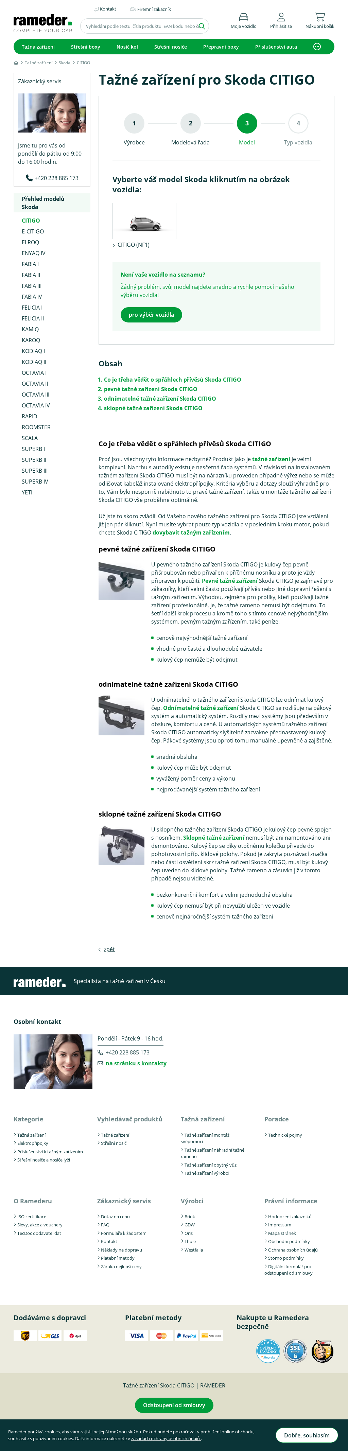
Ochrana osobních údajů (293, 1250)
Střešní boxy (85, 46)
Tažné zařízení (115, 1135)
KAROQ (31, 340)
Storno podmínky (286, 1258)
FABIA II (31, 275)
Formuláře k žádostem (123, 1233)
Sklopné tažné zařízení (213, 837)
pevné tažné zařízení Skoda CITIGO (150, 389)
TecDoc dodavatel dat (39, 1233)
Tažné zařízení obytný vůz (211, 1165)
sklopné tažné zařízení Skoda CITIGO (153, 408)
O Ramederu (33, 1201)
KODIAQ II (34, 362)
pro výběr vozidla (151, 314)
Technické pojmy (285, 1135)
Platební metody (118, 1258)
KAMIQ (30, 329)
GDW (190, 1225)
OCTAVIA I (34, 373)
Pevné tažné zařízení (230, 580)
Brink (190, 1216)
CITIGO (31, 220)
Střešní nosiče (170, 46)
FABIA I (30, 264)
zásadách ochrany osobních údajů (166, 1438)
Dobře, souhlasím (307, 1435)
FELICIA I (32, 307)
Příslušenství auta (276, 46)
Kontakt (109, 1241)
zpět (109, 949)
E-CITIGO (33, 231)
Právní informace (290, 1201)
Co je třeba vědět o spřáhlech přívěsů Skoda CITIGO (172, 379)
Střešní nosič (113, 1143)
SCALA (30, 438)
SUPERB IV (35, 481)
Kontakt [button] (108, 9)
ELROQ (30, 242)
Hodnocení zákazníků (290, 1216)
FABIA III (31, 286)
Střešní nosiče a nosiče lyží (43, 1160)
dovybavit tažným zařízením (191, 532)
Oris (189, 1233)
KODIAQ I (33, 351)
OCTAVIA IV (36, 405)
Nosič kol (127, 46)
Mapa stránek (282, 1233)
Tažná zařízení (38, 46)
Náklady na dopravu (121, 1250)
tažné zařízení (271, 459)
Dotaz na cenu (115, 1216)
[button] (281, 20)
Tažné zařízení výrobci (207, 1173)
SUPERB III (35, 470)
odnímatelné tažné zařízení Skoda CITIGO (160, 398)
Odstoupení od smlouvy (174, 1405)
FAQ (105, 1225)
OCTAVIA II (35, 383)
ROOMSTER (36, 427)
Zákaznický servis (124, 1201)
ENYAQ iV (34, 253)
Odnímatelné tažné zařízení (201, 708)
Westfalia (194, 1250)
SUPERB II (34, 460)
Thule (190, 1241)
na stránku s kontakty (136, 1063)
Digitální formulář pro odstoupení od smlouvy (288, 1269)
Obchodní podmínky (289, 1241)
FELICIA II (33, 318)
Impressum (279, 1225)
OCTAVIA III (35, 394)
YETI (27, 492)
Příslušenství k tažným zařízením (50, 1152)
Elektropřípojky (32, 1143)
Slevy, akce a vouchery (40, 1225)
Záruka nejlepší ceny (121, 1266)
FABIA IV (32, 296)
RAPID (29, 416)
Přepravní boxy (221, 46)
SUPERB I (33, 449)
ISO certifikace (31, 1216)
